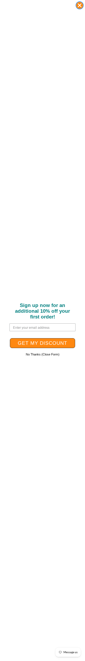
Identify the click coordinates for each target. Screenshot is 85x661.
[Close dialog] (79, 5)
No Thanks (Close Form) (42, 354)
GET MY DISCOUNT (42, 343)
